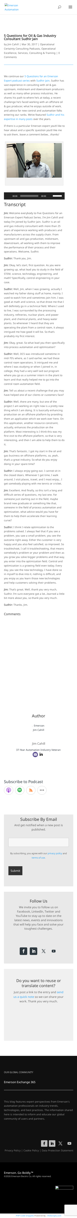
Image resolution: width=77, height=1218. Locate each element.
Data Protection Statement (57, 1150)
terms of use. (38, 857)
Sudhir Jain (43, 80)
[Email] (35, 754)
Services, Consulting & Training (37, 53)
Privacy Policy (13, 1150)
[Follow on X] (43, 951)
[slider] (58, 195)
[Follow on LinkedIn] (33, 951)
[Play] (8, 196)
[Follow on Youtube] (53, 951)
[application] (34, 195)
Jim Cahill (13, 44)
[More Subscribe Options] (42, 790)
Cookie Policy (31, 1150)
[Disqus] (38, 662)
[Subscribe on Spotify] (19, 790)
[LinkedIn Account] (41, 754)
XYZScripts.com (54, 1215)
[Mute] (50, 196)
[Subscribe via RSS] (30, 790)
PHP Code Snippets (25, 1215)
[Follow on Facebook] (23, 951)
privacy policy (55, 853)
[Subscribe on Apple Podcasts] (8, 790)
